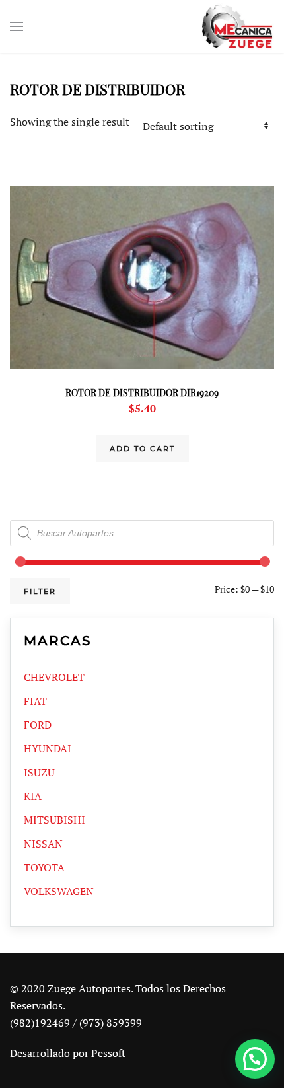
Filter (40, 591)
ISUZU (39, 772)
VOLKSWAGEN (59, 891)
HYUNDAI (47, 748)
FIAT (35, 701)
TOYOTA (44, 867)
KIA (33, 796)
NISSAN (43, 843)
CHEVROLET (54, 677)
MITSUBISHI (54, 820)
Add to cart (142, 448)
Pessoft (108, 1053)
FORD (38, 724)
